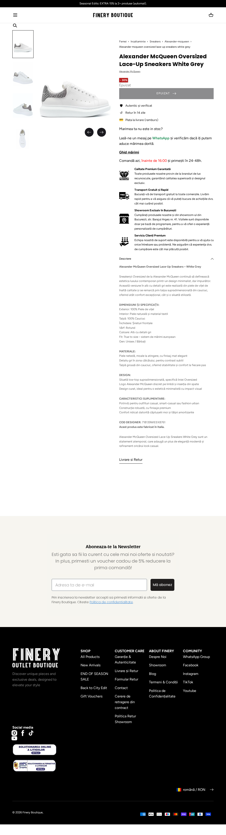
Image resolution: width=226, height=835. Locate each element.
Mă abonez (162, 584)
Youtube (189, 691)
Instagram (190, 674)
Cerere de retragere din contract (125, 702)
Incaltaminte (138, 41)
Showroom (157, 665)
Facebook (190, 665)
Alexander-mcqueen (177, 41)
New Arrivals (90, 665)
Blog (152, 674)
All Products (90, 657)
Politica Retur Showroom (125, 719)
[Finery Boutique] (36, 658)
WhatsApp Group (196, 657)
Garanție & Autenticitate (125, 660)
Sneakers (155, 41)
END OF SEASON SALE (94, 677)
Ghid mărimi (129, 152)
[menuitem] (23, 44)
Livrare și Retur (126, 671)
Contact (121, 688)
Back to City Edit (94, 688)
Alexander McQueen (129, 71)
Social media (22, 727)
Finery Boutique (33, 812)
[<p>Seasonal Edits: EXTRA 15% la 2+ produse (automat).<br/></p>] (113, 3)
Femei (123, 41)
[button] (15, 15)
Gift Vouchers (91, 696)
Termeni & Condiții (163, 682)
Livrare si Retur (130, 459)
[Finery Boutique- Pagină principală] (113, 15)
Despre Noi (157, 657)
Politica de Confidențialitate (162, 694)
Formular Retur (126, 679)
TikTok (188, 682)
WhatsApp (161, 138)
